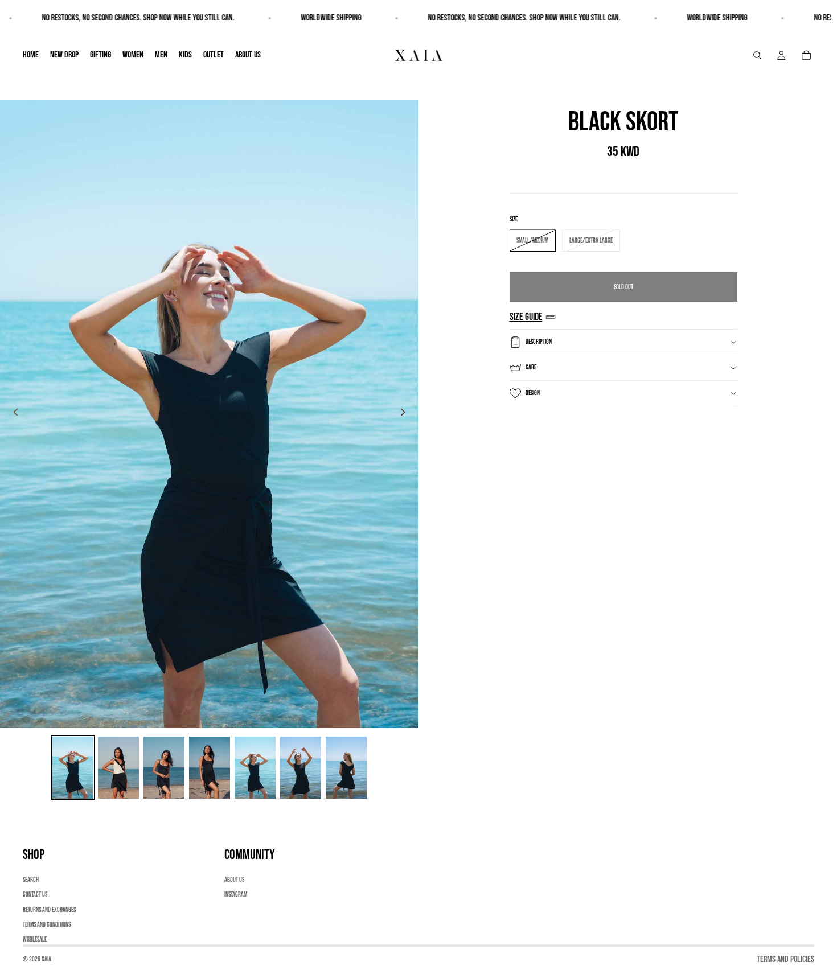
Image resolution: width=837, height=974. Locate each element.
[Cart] (806, 55)
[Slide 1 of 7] (72, 768)
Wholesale (35, 940)
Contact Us (35, 894)
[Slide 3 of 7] (163, 768)
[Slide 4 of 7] (209, 768)
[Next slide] (406, 414)
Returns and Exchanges (49, 910)
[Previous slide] (12, 414)
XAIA (46, 959)
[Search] (757, 55)
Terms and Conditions (47, 924)
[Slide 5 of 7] (255, 768)
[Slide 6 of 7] (300, 768)
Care (531, 367)
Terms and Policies (785, 959)
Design (533, 393)
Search (31, 880)
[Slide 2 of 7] (118, 768)
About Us (234, 880)
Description (539, 342)
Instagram (235, 894)
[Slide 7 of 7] (346, 768)
